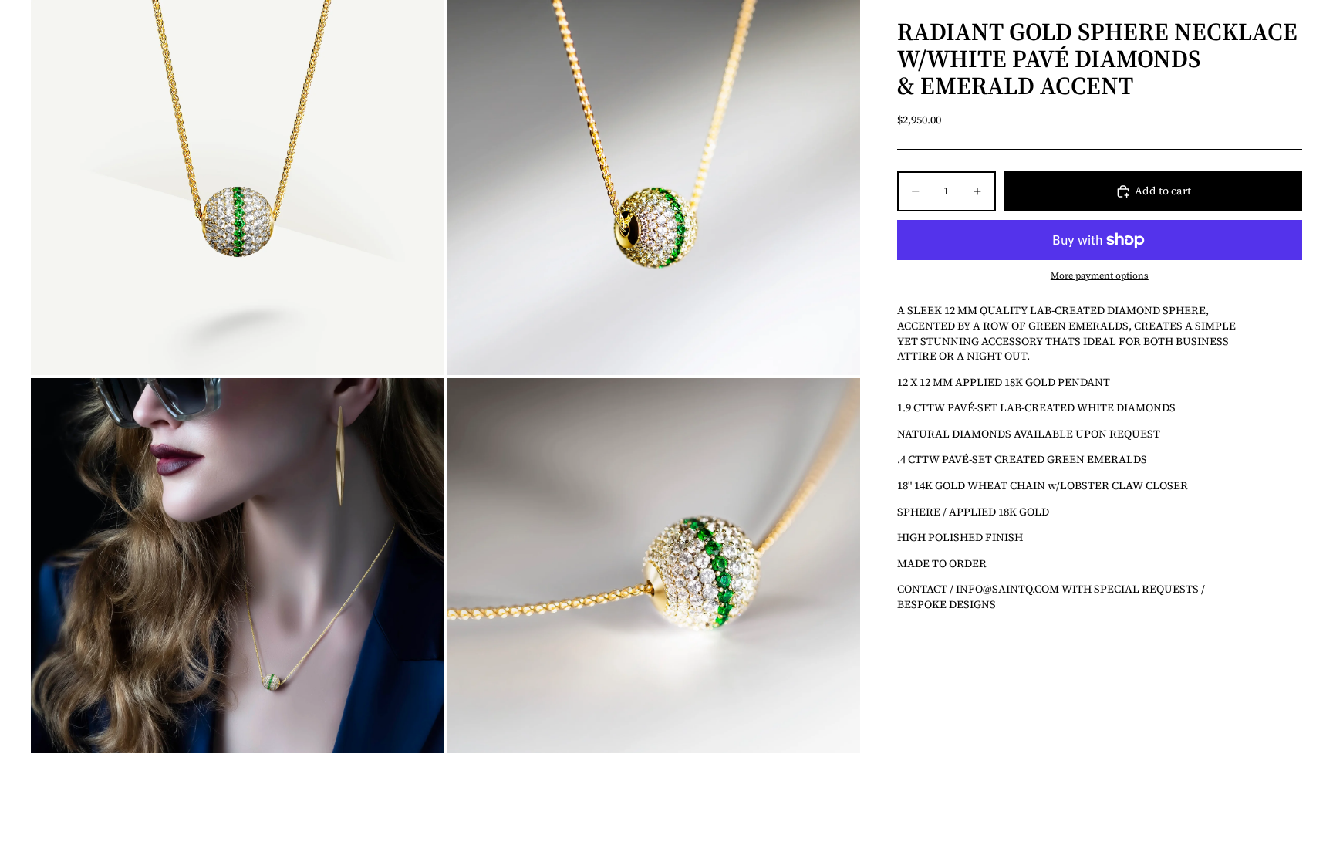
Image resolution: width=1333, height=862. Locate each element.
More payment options (1100, 275)
